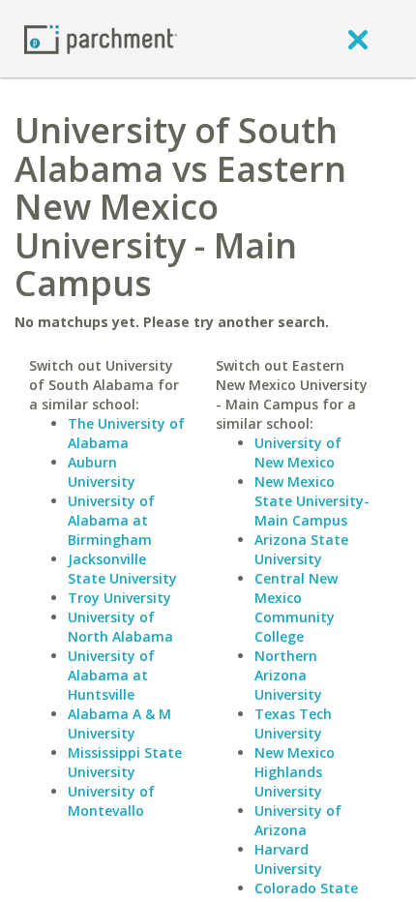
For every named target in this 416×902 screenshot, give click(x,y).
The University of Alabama (126, 433)
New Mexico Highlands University (294, 771)
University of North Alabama (120, 627)
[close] (358, 38)
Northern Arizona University (288, 675)
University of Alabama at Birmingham (111, 520)
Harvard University (288, 859)
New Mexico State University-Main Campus (312, 500)
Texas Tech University (293, 723)
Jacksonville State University (122, 568)
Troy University (119, 597)
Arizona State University (301, 549)
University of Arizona (298, 820)
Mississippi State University (125, 762)
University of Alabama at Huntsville (111, 675)
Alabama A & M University (119, 723)
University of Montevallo (111, 801)
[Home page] (100, 38)
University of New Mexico (298, 452)
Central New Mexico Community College (296, 607)
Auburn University (101, 472)
